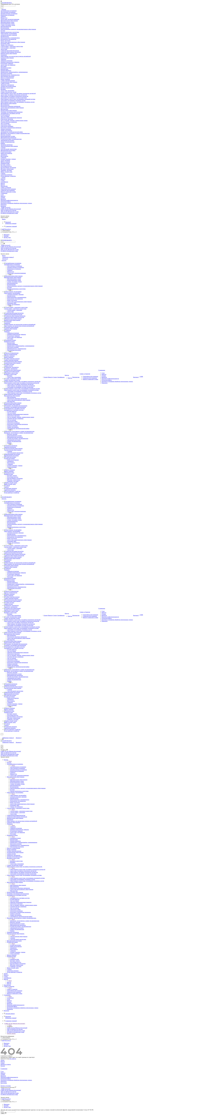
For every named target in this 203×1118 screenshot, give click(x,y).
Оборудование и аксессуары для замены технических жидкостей (27, 869)
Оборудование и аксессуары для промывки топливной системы (27, 878)
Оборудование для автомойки (18, 795)
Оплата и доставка (6, 1085)
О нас (2, 1071)
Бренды (9, 982)
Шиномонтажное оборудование (18, 779)
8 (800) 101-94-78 (5, 207)
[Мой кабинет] (1, 736)
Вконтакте (6, 234)
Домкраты (13, 826)
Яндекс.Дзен (7, 237)
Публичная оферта (6, 1078)
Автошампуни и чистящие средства (20, 898)
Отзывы (3, 1074)
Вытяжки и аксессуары (16, 861)
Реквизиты (4, 1081)
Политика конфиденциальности (9, 1077)
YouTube (6, 236)
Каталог (9, 762)
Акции (2, 1060)
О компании (10, 997)
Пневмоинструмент (15, 838)
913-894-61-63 (9, 213)
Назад (10, 761)
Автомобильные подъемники (18, 767)
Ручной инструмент (15, 945)
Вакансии (3, 1075)
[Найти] (2, 8)
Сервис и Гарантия (12, 989)
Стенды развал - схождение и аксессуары (21, 811)
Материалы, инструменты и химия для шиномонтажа (24, 921)
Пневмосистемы (14, 959)
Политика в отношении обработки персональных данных (16, 1080)
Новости (3, 1073)
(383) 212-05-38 (10, 211)
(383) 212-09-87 (8, 210)
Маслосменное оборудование (18, 885)
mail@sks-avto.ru (6, 229)
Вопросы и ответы (6, 1064)
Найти (2, 1113)
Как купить (4, 1083)
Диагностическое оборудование (18, 936)
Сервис (3, 1063)
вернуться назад (5, 1058)
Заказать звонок (11, 1033)
